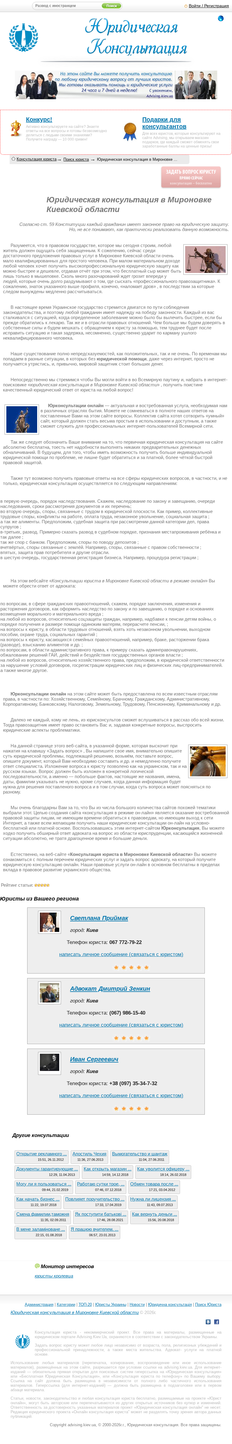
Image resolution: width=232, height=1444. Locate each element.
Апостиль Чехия (89, 1153)
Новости (137, 1304)
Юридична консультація (170, 1304)
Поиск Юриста (208, 1304)
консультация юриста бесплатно (125, 1398)
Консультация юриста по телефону (146, 1376)
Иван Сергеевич (94, 1059)
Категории (66, 1304)
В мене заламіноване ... (40, 1229)
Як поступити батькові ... (100, 1214)
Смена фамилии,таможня (42, 1214)
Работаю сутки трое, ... (100, 1183)
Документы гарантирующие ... (47, 1168)
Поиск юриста (76, 159)
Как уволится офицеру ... (163, 1168)
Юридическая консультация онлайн (169, 1407)
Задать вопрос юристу (56, 1345)
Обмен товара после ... (154, 1183)
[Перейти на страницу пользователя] (50, 933)
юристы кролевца (54, 1275)
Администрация (39, 1304)
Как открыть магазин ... (107, 1168)
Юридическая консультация (193, 1372)
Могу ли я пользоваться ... (43, 1183)
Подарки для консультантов (164, 123)
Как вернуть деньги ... (154, 1214)
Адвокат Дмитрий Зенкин (110, 988)
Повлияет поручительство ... (94, 1199)
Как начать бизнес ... (38, 1199)
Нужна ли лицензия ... (153, 1199)
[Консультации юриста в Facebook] (216, 1322)
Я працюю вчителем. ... (94, 1229)
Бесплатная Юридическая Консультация (59, 1376)
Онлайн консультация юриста (101, 1412)
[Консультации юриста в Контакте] (208, 1322)
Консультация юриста (36, 159)
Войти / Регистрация (209, 6)
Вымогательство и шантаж (139, 1153)
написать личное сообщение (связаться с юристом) (121, 954)
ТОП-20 (85, 1304)
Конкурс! (39, 119)
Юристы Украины (110, 1304)
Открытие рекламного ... (41, 1153)
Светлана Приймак (99, 918)
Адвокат (172, 1349)
